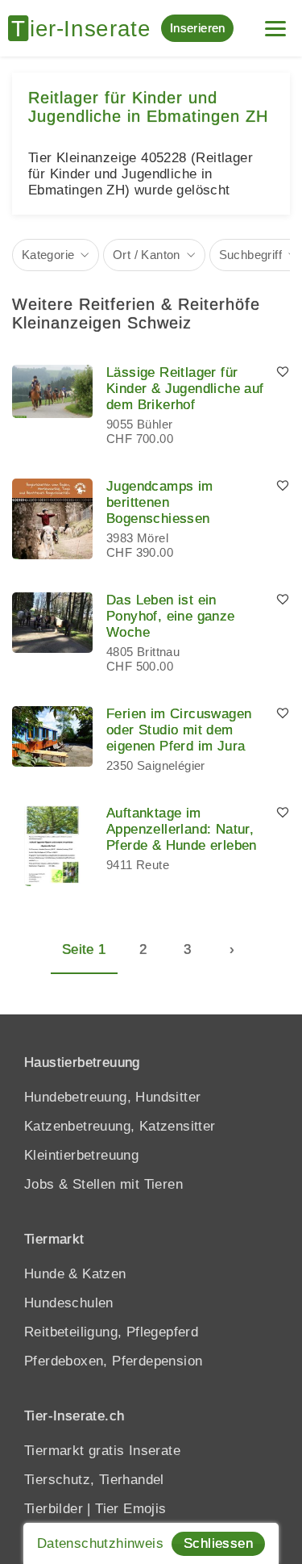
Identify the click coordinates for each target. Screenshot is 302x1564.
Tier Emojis (130, 1508)
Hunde (44, 1274)
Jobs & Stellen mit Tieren (103, 1184)
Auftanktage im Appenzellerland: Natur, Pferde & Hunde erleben (181, 829)
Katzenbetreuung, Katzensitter (120, 1126)
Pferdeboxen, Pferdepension (113, 1361)
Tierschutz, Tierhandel (94, 1479)
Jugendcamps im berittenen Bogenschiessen (159, 502)
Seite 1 (84, 949)
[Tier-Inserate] (84, 28)
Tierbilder (53, 1508)
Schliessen (218, 1543)
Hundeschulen (69, 1303)
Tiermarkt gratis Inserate (102, 1450)
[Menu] (275, 22)
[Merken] (282, 373)
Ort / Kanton (146, 254)
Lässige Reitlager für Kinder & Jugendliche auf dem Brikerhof (185, 388)
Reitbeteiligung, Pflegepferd (111, 1332)
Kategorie (48, 254)
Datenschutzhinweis (100, 1543)
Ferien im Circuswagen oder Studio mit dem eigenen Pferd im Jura (178, 730)
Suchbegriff (250, 254)
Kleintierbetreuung (81, 1155)
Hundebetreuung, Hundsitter (112, 1097)
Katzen (104, 1274)
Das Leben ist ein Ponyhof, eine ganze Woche (170, 616)
